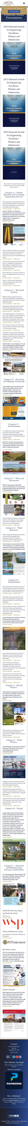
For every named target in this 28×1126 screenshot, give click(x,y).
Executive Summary (7, 208)
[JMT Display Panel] (14, 234)
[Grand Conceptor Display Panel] (14, 1021)
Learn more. (20, 8)
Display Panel (16, 208)
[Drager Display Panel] (14, 894)
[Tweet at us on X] (10, 1057)
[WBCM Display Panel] (14, 363)
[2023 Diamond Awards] (14, 111)
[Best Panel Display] (14, 975)
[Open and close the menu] (21, 3)
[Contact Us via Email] (20, 1057)
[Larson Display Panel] (14, 408)
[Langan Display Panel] (14, 850)
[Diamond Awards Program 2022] (14, 163)
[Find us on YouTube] (17, 1057)
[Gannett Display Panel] (14, 638)
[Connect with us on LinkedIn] (14, 1057)
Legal (21, 1123)
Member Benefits (13, 1100)
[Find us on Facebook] (7, 1057)
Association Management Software (14, 1117)
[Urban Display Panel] (14, 564)
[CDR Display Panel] (14, 713)
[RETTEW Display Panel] (14, 462)
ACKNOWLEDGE (14, 11)
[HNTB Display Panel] (14, 505)
